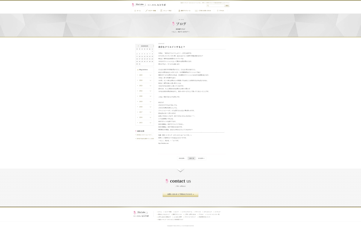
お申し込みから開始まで (164, 217)
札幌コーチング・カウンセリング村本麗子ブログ (170, 219)
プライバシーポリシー (190, 217)
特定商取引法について (204, 217)
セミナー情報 (168, 211)
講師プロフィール (177, 214)
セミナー (176, 211)
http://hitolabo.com (163, 143)
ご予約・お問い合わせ (190, 214)
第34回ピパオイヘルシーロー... (144, 135)
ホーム (160, 211)
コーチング (217, 211)
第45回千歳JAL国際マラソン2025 (145, 138)
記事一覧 (191, 158)
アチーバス (198, 211)
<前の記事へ (182, 158)
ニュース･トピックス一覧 (212, 214)
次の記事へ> (201, 158)
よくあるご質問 (178, 217)
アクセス (201, 214)
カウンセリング (208, 211)
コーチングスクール (187, 211)
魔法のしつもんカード (164, 214)
